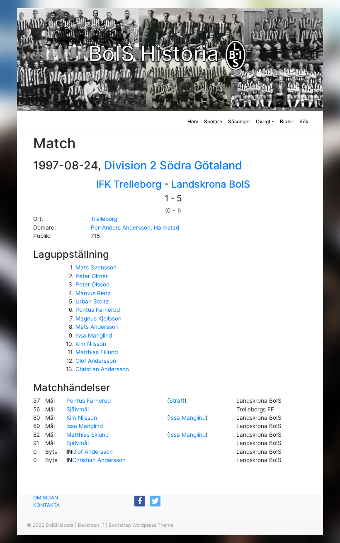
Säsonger (239, 121)
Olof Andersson (95, 360)
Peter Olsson (92, 284)
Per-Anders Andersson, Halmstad (135, 227)
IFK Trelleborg (129, 184)
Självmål (77, 409)
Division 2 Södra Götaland (173, 165)
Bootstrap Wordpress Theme (141, 525)
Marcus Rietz (92, 293)
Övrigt (263, 121)
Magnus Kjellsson (98, 318)
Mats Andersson (97, 326)
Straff (177, 400)
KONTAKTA (46, 505)
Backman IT (91, 525)
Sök (303, 121)
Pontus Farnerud (97, 309)
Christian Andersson (102, 369)
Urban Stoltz (92, 301)
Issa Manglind (93, 335)
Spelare (213, 121)
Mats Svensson (96, 267)
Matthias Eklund (96, 352)
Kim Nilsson (90, 343)
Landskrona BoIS (210, 184)
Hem (193, 121)
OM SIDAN (45, 497)
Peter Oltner (91, 276)
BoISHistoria (60, 525)
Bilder (287, 121)
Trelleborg (104, 218)
